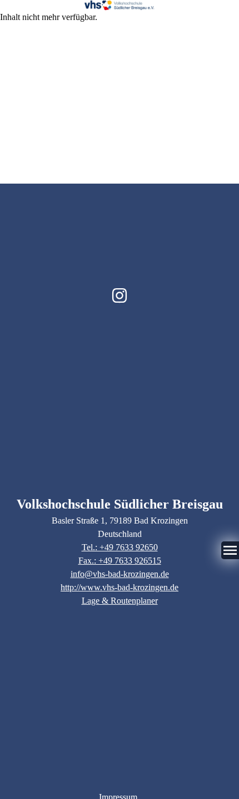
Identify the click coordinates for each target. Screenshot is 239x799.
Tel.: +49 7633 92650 (120, 547)
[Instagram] (119, 295)
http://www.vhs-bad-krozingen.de (119, 587)
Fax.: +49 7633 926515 (119, 560)
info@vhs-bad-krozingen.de (120, 574)
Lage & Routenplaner (120, 600)
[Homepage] (119, 5)
